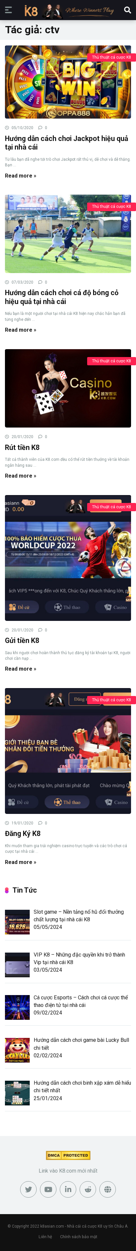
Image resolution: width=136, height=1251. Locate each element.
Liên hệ (45, 1236)
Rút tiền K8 (22, 447)
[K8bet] (68, 11)
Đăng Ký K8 (23, 833)
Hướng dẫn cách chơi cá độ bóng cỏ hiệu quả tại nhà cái (62, 297)
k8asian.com (52, 1226)
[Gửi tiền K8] (68, 557)
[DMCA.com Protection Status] (68, 1158)
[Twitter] (28, 1189)
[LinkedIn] (68, 1189)
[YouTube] (48, 1189)
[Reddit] (88, 1189)
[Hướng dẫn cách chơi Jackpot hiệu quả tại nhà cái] (68, 82)
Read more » (20, 176)
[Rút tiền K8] (68, 388)
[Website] (107, 1189)
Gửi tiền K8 (23, 640)
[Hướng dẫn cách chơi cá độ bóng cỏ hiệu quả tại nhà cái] (68, 233)
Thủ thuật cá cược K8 (111, 57)
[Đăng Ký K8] (68, 750)
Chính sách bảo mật (78, 1236)
